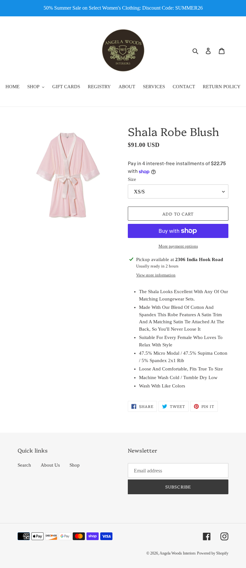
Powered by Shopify (212, 553)
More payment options (178, 246)
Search (24, 465)
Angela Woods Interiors (178, 553)
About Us (50, 465)
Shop (75, 465)
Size (132, 179)
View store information (156, 275)
